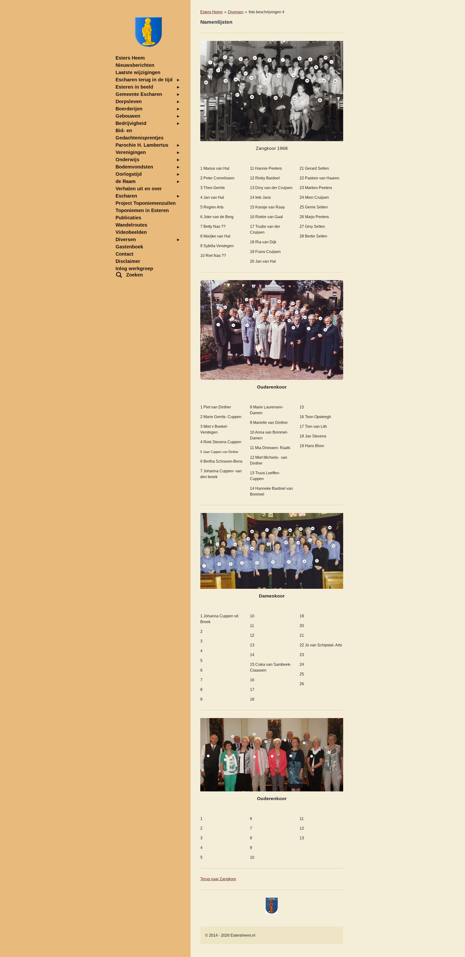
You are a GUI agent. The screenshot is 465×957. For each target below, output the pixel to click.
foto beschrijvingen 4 (266, 12)
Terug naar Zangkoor (218, 879)
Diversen (235, 12)
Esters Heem (211, 12)
